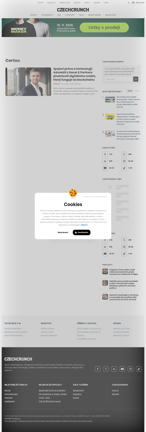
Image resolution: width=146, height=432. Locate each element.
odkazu (84, 225)
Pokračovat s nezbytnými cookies (95, 197)
